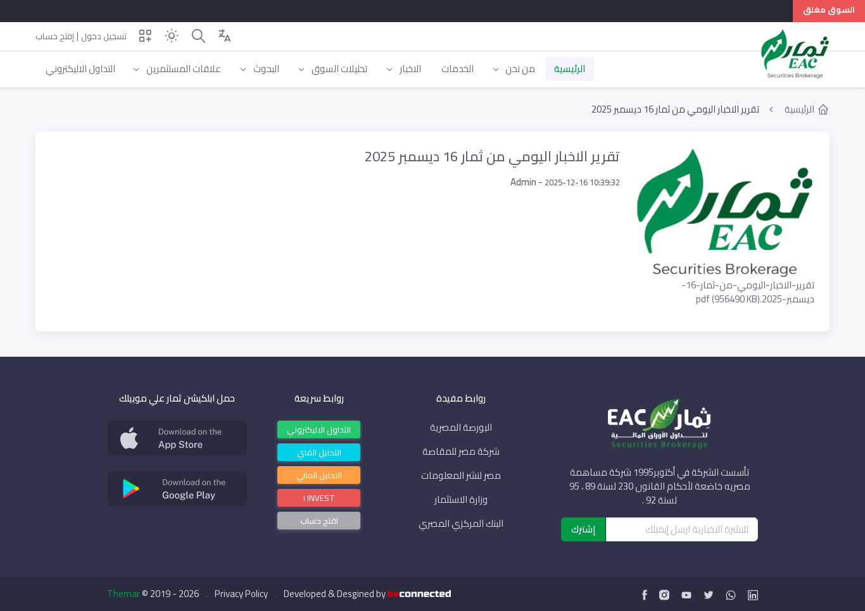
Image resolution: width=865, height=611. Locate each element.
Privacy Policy (241, 594)
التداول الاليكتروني (319, 428)
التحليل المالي (319, 474)
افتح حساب (319, 520)
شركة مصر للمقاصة (461, 452)
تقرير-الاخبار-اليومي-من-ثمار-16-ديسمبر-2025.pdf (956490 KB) (747, 292)
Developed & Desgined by (336, 594)
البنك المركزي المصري (461, 524)
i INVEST (319, 497)
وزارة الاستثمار (461, 500)
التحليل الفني (319, 451)
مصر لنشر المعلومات (461, 476)
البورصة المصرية (461, 428)
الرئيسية (799, 109)
